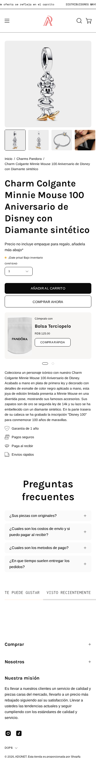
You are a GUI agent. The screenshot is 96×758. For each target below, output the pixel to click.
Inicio (8, 159)
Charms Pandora (29, 159)
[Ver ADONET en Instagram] (8, 733)
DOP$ (9, 747)
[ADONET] (48, 21)
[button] (78, 20)
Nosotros (14, 661)
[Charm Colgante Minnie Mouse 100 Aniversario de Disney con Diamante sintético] (15, 140)
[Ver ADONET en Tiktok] (18, 733)
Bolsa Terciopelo (53, 326)
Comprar (14, 644)
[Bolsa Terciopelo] (20, 335)
